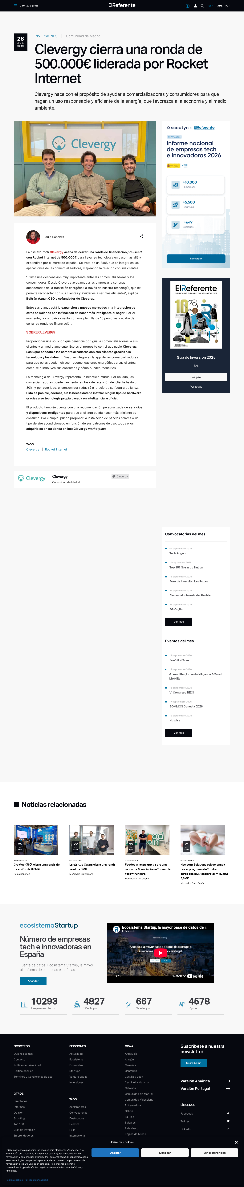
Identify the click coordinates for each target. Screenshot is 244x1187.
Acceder (33, 980)
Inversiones (76, 1082)
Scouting (19, 1118)
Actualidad (76, 1053)
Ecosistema (76, 1059)
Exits (72, 1129)
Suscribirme (193, 1062)
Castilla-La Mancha (137, 1082)
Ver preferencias (214, 1152)
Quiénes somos (23, 1053)
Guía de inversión (24, 1129)
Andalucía (131, 1053)
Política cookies (14, 1179)
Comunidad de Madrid (139, 1093)
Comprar (196, 377)
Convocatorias (78, 1112)
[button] (236, 1142)
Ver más (179, 621)
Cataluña (130, 1088)
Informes (19, 1106)
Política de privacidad (36, 1179)
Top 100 (19, 1124)
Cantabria (131, 1070)
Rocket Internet (56, 449)
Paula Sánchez (53, 237)
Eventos (74, 1124)
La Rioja (130, 1116)
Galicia (129, 1111)
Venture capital (78, 1076)
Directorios (20, 1101)
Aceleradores (77, 1106)
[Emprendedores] (195, 5)
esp (211, 6)
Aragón (129, 1059)
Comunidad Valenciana (139, 1099)
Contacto (19, 1059)
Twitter (185, 1121)
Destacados (76, 1118)
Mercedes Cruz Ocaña (81, 873)
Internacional (77, 1135)
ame (220, 6)
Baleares (130, 1122)
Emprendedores (24, 1135)
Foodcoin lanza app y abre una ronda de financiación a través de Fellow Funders (147, 869)
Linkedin (186, 1129)
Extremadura (133, 1105)
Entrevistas (76, 1065)
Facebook (187, 1113)
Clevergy (33, 449)
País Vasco (131, 1128)
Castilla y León (134, 1076)
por (228, 6)
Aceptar (115, 1152)
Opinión (18, 1112)
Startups (74, 1070)
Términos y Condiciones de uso (33, 1076)
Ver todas (196, 386)
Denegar (165, 1152)
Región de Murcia (136, 1134)
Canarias (130, 1065)
